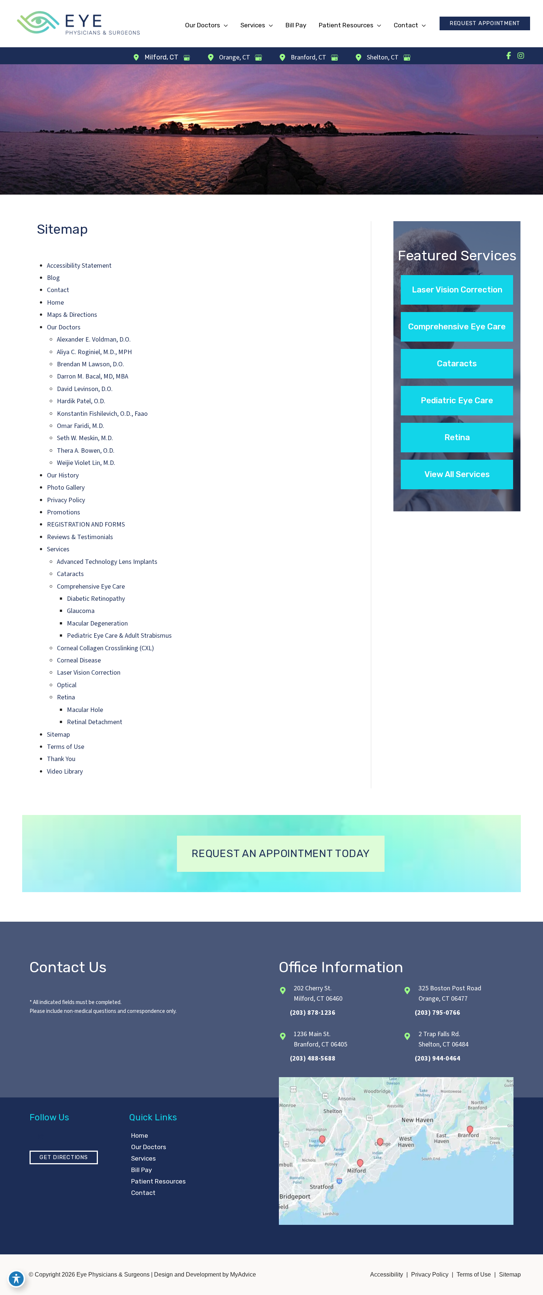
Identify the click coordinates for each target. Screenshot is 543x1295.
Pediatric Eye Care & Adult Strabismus (119, 635)
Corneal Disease (79, 660)
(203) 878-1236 (312, 1012)
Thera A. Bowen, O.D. (86, 450)
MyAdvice (242, 1274)
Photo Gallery (66, 487)
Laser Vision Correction (88, 672)
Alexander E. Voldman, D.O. (94, 339)
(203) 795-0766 (437, 1012)
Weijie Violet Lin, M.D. (86, 462)
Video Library (65, 771)
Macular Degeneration (97, 623)
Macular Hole (85, 710)
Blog (53, 277)
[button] (485, 23)
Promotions (63, 512)
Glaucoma (81, 611)
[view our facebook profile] (508, 55)
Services (58, 549)
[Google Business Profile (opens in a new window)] (186, 57)
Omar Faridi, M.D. (80, 426)
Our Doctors (64, 327)
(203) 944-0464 (437, 1058)
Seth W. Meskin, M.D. (85, 438)
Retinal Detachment (94, 722)
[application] (224, 25)
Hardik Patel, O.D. (81, 401)
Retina (66, 697)
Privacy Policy (66, 500)
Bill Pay (141, 1170)
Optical (66, 685)
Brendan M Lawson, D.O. (90, 364)
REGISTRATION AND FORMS (86, 524)
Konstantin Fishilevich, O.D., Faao (102, 413)
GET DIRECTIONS (64, 1157)
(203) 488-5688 (312, 1058)
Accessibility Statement (79, 265)
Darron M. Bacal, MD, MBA (92, 376)
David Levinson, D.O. (85, 389)
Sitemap (58, 734)
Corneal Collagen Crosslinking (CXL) (105, 648)
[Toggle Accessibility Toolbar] (16, 1279)
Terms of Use (65, 746)
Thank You (61, 759)
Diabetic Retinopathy (96, 598)
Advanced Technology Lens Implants (107, 561)
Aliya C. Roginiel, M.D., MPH (94, 352)
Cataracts (70, 574)
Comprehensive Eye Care (91, 586)
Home (55, 302)
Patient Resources (158, 1181)
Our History (63, 475)
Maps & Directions (72, 314)
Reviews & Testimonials (80, 537)
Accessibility (386, 1274)
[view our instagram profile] (520, 55)
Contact (58, 290)
